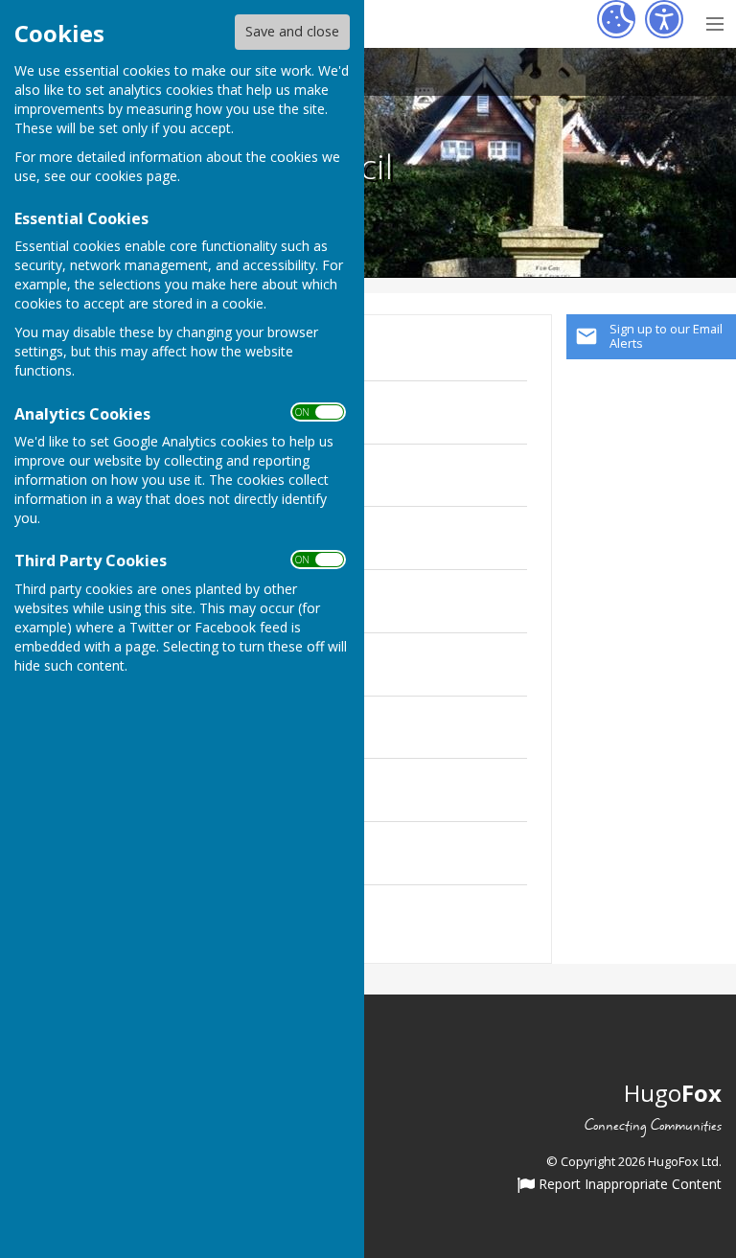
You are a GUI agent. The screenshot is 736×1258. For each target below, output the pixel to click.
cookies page (136, 176)
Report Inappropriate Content (628, 1185)
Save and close (292, 31)
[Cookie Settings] (616, 19)
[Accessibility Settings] (664, 19)
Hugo (673, 1093)
